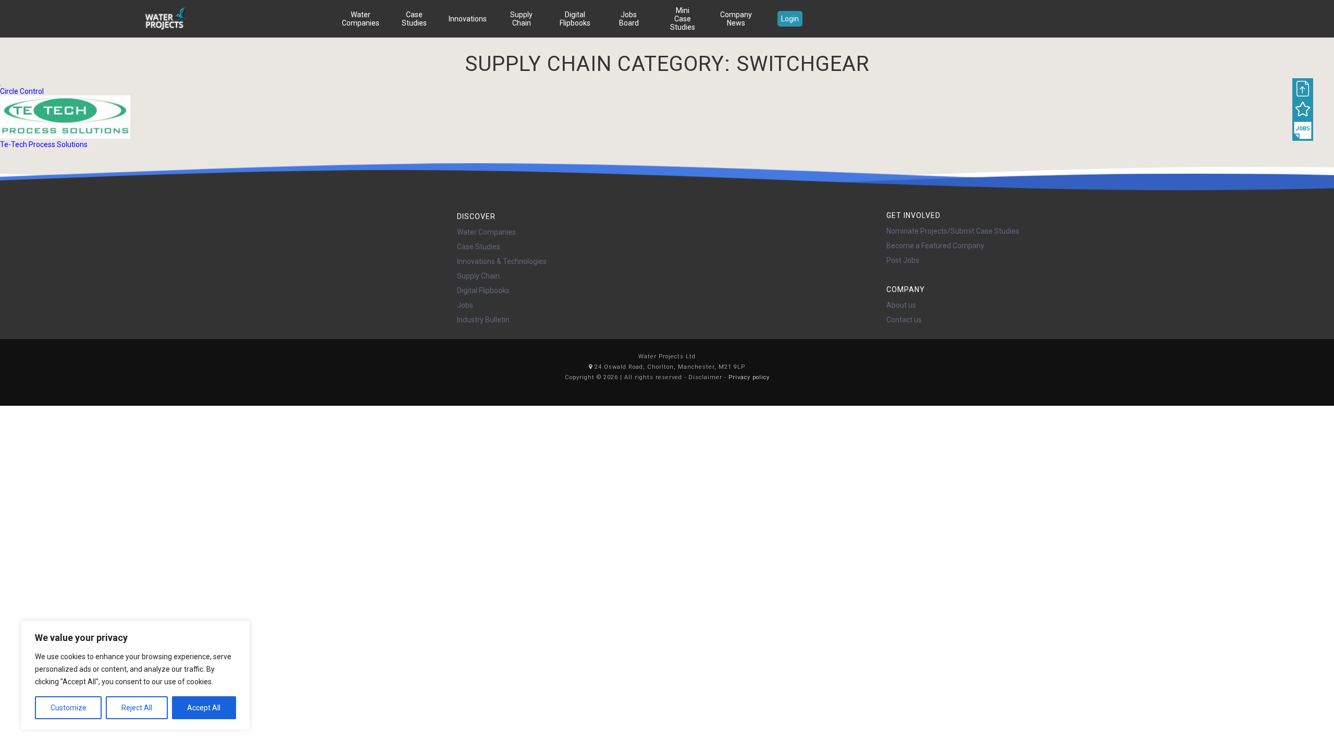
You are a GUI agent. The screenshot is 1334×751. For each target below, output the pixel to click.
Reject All (136, 708)
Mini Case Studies (682, 18)
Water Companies (360, 18)
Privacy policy (749, 377)
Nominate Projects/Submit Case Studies (952, 231)
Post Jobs (902, 260)
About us (901, 305)
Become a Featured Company (935, 245)
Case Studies (414, 18)
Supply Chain (521, 18)
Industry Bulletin (483, 320)
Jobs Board (629, 18)
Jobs (465, 305)
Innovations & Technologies (502, 261)
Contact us (904, 320)
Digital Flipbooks (575, 18)
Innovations (468, 19)
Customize (69, 708)
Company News (736, 18)
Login (790, 19)
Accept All (203, 708)
